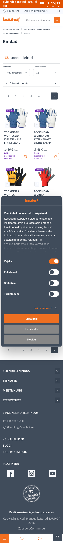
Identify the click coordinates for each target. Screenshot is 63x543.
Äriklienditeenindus (36, 10)
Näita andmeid (43, 308)
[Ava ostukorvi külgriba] (57, 536)
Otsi (57, 20)
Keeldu (31, 339)
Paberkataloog (15, 452)
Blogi (7, 446)
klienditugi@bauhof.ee (20, 427)
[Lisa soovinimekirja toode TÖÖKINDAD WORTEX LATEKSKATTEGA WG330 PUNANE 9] (36, 184)
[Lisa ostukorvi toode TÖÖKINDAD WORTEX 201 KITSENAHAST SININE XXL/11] (55, 156)
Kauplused (13, 10)
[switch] (54, 272)
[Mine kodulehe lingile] (11, 19)
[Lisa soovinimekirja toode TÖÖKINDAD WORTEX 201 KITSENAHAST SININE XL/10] (7, 125)
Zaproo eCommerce (31, 528)
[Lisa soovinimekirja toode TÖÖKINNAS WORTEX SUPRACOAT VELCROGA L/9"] (7, 184)
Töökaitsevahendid (11, 33)
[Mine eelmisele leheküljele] (8, 96)
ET (58, 10)
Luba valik (31, 328)
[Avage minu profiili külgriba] (39, 538)
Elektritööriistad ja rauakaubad (37, 29)
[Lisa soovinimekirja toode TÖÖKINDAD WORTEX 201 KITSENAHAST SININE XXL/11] (36, 125)
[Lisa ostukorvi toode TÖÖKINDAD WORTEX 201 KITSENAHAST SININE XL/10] (25, 156)
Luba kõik (31, 318)
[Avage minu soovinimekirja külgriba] (22, 538)
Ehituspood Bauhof (11, 29)
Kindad (27, 33)
